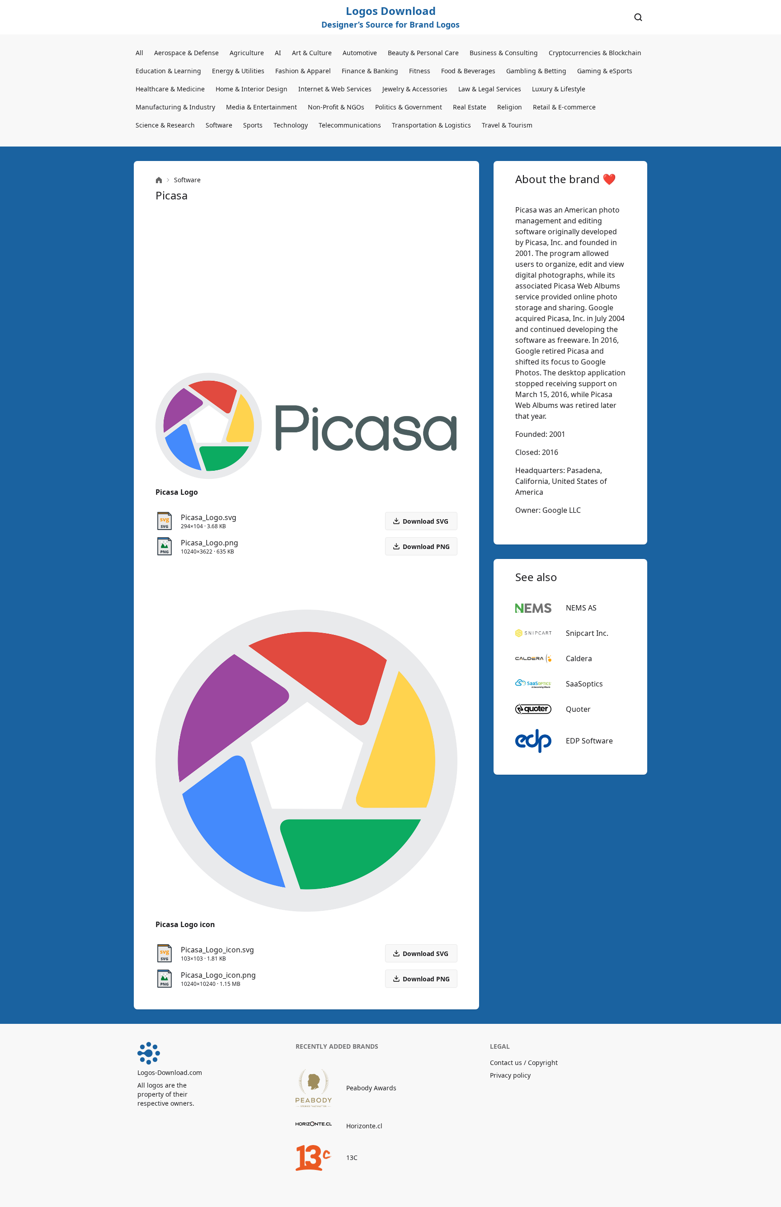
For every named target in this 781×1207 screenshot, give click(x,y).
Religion (509, 107)
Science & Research (165, 125)
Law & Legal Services (489, 89)
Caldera (579, 658)
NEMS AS (581, 608)
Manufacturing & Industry (175, 107)
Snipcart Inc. (587, 633)
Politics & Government (408, 107)
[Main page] (158, 180)
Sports (253, 125)
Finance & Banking (370, 70)
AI (278, 52)
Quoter (578, 709)
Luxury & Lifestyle (558, 89)
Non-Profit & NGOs (336, 107)
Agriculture (247, 52)
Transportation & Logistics (431, 125)
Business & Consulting (504, 52)
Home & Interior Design (251, 89)
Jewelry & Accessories (414, 89)
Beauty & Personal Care (423, 52)
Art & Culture (312, 52)
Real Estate (469, 107)
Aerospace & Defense (186, 52)
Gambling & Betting (536, 70)
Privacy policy (510, 1075)
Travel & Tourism (507, 125)
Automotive (360, 52)
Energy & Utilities (238, 70)
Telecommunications (350, 125)
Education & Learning (168, 70)
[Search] (638, 17)
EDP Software (589, 741)
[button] (421, 546)
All (139, 52)
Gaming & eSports (604, 70)
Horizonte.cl (364, 1126)
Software (219, 125)
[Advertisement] (306, 287)
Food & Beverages (468, 70)
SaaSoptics (584, 684)
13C (352, 1157)
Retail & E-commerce (564, 107)
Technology (290, 125)
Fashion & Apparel (303, 70)
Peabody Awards (371, 1088)
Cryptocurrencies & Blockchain (595, 52)
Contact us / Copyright (524, 1062)
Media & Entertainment (261, 107)
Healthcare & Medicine (170, 89)
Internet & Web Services (335, 89)
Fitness (419, 70)
